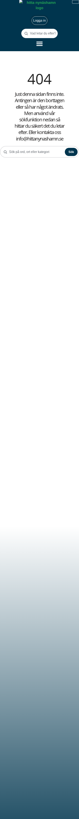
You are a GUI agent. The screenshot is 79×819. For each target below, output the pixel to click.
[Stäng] (75, 2)
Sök (71, 152)
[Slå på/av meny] (39, 43)
